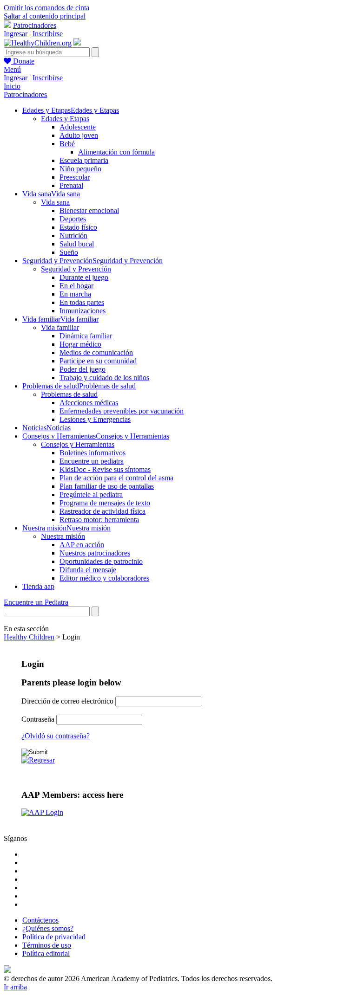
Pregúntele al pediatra (91, 494)
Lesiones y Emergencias (95, 419)
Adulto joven (79, 135)
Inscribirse (48, 34)
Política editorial (46, 953)
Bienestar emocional (89, 210)
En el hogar (76, 286)
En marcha (75, 294)
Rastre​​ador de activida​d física (102, 511)
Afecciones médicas (89, 403)
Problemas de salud (69, 394)
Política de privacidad (54, 937)
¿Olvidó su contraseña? (55, 736)
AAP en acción (82, 545)
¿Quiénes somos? (47, 928)
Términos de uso (46, 945)
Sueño (69, 252)
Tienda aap (38, 586)
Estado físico (78, 227)
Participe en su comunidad (98, 361)
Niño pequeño (80, 169)
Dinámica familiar (86, 336)
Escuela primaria (84, 160)
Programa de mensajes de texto (105, 503)
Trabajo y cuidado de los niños (104, 377)
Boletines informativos (93, 453)
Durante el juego (84, 277)
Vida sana (55, 202)
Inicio (12, 86)
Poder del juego (83, 369)
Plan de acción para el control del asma (116, 478)
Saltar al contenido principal (45, 16)
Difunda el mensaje (88, 570)
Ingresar (15, 34)
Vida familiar (60, 327)
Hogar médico (80, 344)
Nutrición (73, 235)
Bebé (67, 144)
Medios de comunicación (96, 352)
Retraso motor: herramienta (99, 519)
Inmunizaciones (83, 311)
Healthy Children (29, 637)
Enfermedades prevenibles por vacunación (122, 411)
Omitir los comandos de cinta (46, 8)
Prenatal (71, 185)
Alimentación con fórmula (116, 152)
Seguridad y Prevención (76, 269)
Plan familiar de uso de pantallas (107, 486)
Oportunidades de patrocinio (101, 561)
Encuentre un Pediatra (36, 602)
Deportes (73, 219)
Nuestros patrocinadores (95, 553)
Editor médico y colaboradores (104, 578)
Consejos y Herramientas (77, 444)
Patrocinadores (34, 25)
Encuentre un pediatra (92, 461)
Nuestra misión (63, 536)
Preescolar (75, 177)
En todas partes (82, 302)
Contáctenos (40, 920)
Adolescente (78, 127)
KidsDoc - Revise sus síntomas (105, 469)
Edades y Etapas (65, 119)
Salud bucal (77, 244)
